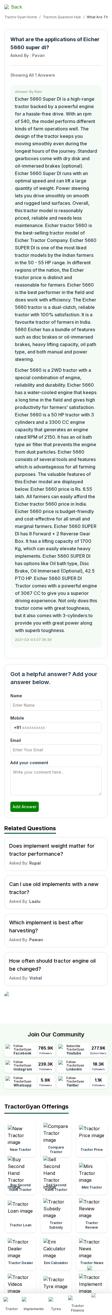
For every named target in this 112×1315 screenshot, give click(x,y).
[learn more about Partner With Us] (100, 1299)
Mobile (17, 718)
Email (15, 740)
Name (16, 695)
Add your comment (29, 762)
